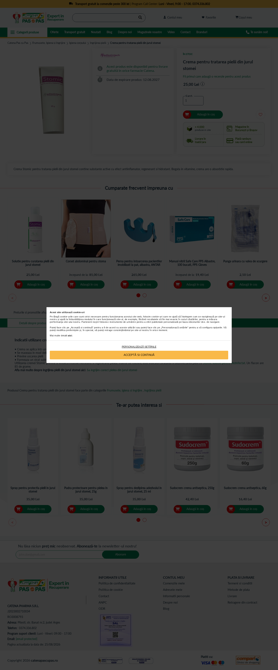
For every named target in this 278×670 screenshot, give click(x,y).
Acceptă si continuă (139, 354)
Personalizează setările (139, 346)
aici (70, 335)
